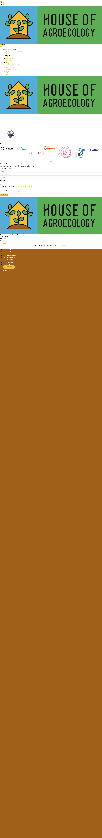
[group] (7, 149)
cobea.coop (64, 245)
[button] (0, 115)
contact (60, 247)
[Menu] (1, 1)
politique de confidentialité (23, 186)
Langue (2, 180)
